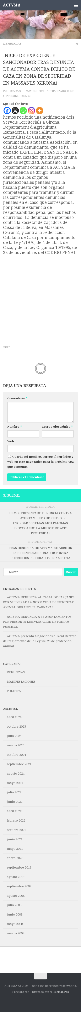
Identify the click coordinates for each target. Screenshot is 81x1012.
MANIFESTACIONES (21, 682)
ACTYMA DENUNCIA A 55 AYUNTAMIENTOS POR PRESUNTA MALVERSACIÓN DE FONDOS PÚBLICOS (37, 622)
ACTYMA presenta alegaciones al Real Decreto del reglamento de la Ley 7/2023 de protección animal (39, 641)
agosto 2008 (16, 896)
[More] (39, 110)
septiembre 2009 (19, 886)
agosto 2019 (16, 877)
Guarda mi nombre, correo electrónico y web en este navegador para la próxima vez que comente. (40, 461)
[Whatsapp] (23, 110)
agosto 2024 (16, 773)
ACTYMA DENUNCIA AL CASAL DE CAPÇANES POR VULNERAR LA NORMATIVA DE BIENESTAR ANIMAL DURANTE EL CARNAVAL (39, 602)
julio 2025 (14, 736)
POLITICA (14, 691)
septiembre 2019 (19, 867)
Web (10, 441)
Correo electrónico (57, 426)
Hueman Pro (61, 991)
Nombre (14, 426)
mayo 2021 (15, 849)
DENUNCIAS (12, 43)
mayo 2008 (15, 924)
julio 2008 (14, 905)
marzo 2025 (15, 745)
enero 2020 (15, 858)
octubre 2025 (16, 726)
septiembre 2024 (19, 764)
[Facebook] (7, 110)
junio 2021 (14, 839)
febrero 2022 (16, 820)
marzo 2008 (15, 933)
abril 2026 (14, 717)
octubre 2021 (16, 830)
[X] (15, 110)
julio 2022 (14, 792)
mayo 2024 (15, 783)
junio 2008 (14, 914)
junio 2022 (14, 802)
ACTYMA (11, 5)
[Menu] (76, 5)
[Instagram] (31, 110)
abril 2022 (14, 811)
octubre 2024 (16, 755)
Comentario (17, 398)
